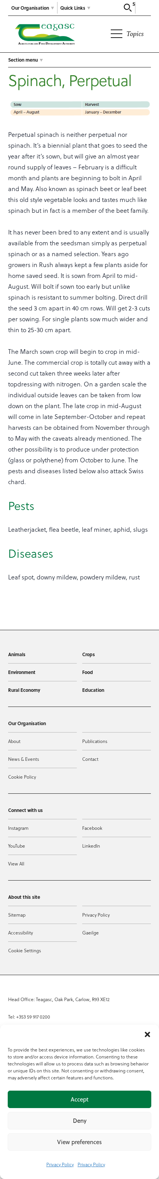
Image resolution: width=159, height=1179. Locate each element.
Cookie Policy (22, 776)
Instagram (18, 827)
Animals (16, 654)
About (14, 741)
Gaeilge (90, 932)
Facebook (92, 827)
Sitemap (16, 914)
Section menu (23, 59)
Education (93, 689)
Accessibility (20, 932)
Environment (22, 672)
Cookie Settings (24, 950)
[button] (147, 1034)
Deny (79, 1121)
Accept (79, 1099)
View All (16, 863)
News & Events (23, 758)
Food (87, 672)
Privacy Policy (60, 1164)
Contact (90, 758)
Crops (88, 654)
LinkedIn (91, 845)
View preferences (79, 1142)
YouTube (16, 845)
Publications (94, 741)
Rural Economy (24, 689)
